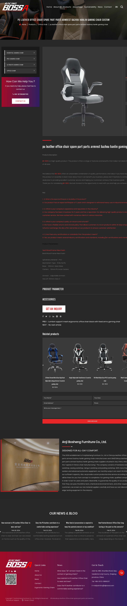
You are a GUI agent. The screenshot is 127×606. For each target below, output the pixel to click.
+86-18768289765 (21, 94)
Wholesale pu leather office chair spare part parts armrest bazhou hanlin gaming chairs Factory (84, 598)
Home (49, 7)
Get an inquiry (54, 309)
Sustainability (90, 7)
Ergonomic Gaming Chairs (45, 587)
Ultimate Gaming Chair (15, 65)
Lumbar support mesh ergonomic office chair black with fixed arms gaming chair (84, 321)
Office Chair (42, 24)
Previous (42, 365)
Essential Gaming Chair (72, 8)
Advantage (78, 7)
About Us (57, 7)
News (100, 7)
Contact (108, 7)
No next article (55, 325)
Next (126, 532)
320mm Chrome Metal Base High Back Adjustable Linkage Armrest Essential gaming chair (55, 381)
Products (67, 7)
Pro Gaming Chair (13, 59)
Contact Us (20, 101)
